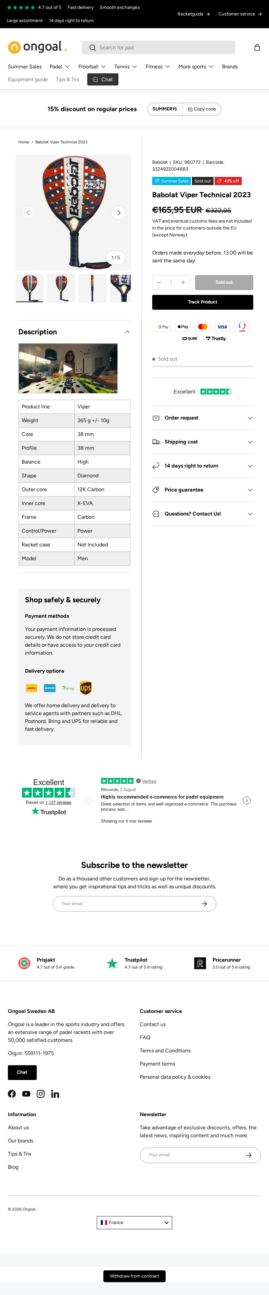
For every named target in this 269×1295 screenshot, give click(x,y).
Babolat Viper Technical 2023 (61, 142)
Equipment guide (28, 79)
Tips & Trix (67, 79)
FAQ (145, 1037)
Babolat (160, 162)
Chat (22, 1072)
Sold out (224, 282)
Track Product (202, 302)
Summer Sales (25, 66)
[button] (257, 47)
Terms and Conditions (165, 1050)
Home (23, 142)
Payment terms (157, 1064)
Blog (13, 1167)
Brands (230, 66)
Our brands (20, 1141)
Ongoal (29, 1209)
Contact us (153, 1024)
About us (18, 1127)
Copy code (205, 109)
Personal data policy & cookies (175, 1077)
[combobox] (158, 47)
